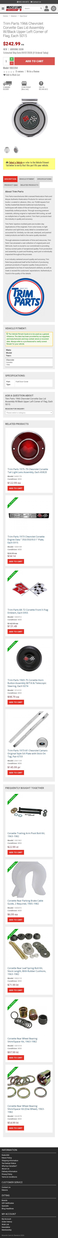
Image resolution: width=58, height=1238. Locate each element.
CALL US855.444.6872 (43, 88)
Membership (7, 1230)
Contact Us (36, 2)
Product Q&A (11, 185)
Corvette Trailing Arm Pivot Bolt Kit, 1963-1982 (26, 835)
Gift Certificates (8, 1203)
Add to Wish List (13, 74)
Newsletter (6, 1227)
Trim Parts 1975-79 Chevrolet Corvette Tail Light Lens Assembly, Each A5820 (28, 471)
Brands (4, 1200)
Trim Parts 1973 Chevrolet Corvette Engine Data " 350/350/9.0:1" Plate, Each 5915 (26, 539)
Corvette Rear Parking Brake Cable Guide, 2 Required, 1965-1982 (25, 902)
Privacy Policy (7, 1174)
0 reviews (20, 71)
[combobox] (29, 413)
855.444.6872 (23, 2)
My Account (6, 1219)
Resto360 (5, 1155)
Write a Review (33, 71)
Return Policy (7, 1158)
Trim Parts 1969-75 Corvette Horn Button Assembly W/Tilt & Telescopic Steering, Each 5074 (27, 683)
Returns (5, 1190)
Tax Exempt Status (9, 1163)
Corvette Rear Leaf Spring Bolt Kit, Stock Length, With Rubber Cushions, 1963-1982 (27, 971)
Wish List (5, 1224)
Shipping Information (10, 1161)
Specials (5, 1206)
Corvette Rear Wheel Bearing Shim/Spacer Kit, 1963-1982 (22, 1040)
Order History (7, 1222)
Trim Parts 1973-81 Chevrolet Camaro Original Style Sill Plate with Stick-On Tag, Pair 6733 (27, 753)
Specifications (44, 179)
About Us (5, 1169)
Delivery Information (9, 1171)
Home (5, 16)
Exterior (14, 16)
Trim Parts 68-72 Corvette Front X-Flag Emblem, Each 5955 (28, 611)
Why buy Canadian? (9, 1166)
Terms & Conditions (9, 1177)
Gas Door (23, 16)
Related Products (29, 185)
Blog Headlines (8, 1209)
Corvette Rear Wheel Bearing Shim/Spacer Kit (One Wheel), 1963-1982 (26, 1109)
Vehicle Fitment (26, 179)
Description (10, 179)
